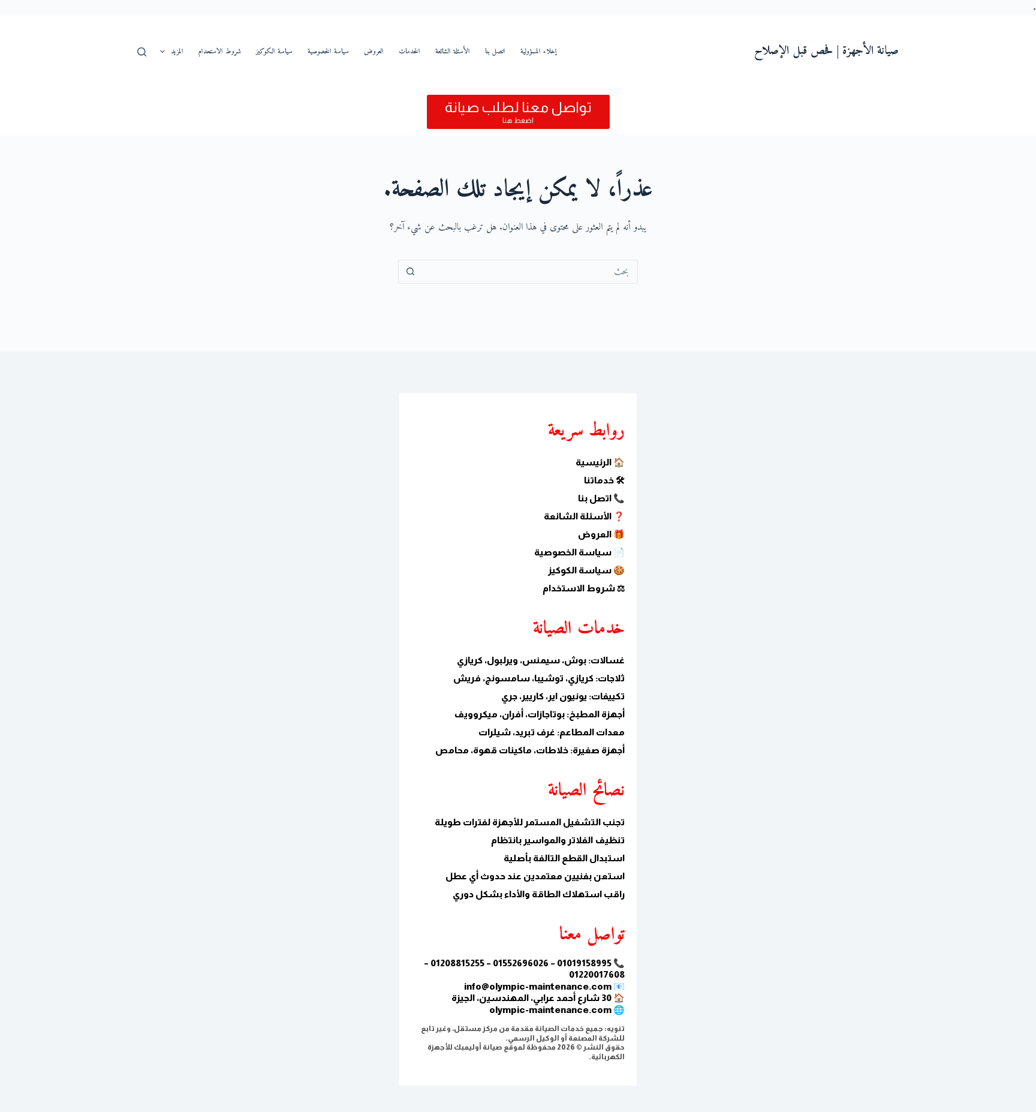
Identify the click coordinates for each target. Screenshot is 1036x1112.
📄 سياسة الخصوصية (579, 552)
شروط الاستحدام (219, 52)
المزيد (177, 52)
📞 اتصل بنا (601, 498)
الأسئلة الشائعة (452, 52)
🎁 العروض (601, 534)
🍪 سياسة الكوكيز (586, 570)
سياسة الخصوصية (328, 52)
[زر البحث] (410, 271)
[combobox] (529, 272)
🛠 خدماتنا (604, 480)
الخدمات (409, 52)
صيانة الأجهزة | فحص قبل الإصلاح (826, 51)
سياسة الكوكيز (274, 52)
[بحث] (141, 51)
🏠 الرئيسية (600, 462)
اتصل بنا (495, 52)
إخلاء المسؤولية (538, 52)
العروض (374, 52)
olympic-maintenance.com (550, 1010)
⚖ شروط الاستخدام (584, 588)
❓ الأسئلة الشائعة (584, 516)
